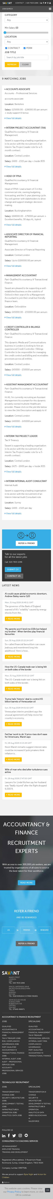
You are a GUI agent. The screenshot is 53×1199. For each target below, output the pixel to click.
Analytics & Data (36, 1113)
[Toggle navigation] (50, 9)
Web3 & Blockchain (38, 1115)
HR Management (9, 1146)
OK (47, 1190)
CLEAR (25, 64)
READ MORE (26, 883)
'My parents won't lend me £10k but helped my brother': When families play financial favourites (26, 631)
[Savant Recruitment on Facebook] (43, 3)
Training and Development (15, 1152)
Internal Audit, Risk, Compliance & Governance (38, 1044)
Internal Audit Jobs (11, 1059)
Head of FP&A (13, 176)
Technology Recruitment (15, 1082)
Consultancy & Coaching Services (20, 1141)
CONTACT (19, 3)
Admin (6, 1182)
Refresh (11, 64)
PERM (29, 48)
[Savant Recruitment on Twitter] (45, 3)
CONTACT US (14, 576)
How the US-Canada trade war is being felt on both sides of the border (26, 668)
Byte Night (28, 1174)
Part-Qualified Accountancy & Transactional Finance (40, 1053)
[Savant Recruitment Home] (7, 3)
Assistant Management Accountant (27, 384)
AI (29, 1118)
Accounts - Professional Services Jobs (12, 1070)
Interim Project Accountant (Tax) (26, 128)
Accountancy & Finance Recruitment (21, 1017)
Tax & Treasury (35, 1035)
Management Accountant (21, 275)
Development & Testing (40, 1104)
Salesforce (34, 1121)
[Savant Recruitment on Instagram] (48, 3)
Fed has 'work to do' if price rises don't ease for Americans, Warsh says (26, 735)
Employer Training (11, 1149)
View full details (13, 118)
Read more (13, 619)
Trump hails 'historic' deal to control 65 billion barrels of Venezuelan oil (24, 700)
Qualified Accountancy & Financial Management (39, 1029)
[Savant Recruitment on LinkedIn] (41, 3)
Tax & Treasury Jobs (11, 1038)
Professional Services (39, 1038)
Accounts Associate (18, 89)
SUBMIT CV (13, 569)
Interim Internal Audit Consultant (26, 481)
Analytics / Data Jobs (12, 1115)
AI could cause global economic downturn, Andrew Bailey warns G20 (26, 595)
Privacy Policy (14, 1192)
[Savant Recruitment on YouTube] (50, 3)
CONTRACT (14, 48)
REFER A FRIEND (26, 543)
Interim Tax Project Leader (21, 436)
